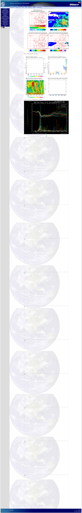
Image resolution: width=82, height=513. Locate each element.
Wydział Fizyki (9, 1)
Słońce (77, 5)
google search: (72, 3)
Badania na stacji (18, 7)
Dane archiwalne (39, 7)
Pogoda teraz (30, 7)
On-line (23, 7)
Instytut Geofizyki (3, 1)
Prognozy (34, 7)
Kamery (71, 5)
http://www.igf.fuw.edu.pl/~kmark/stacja (7, 510)
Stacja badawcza (12, 7)
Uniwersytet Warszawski (14, 1)
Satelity (26, 7)
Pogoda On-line (74, 5)
